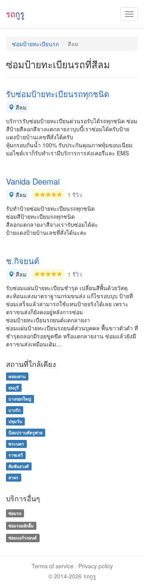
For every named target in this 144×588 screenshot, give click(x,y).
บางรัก (14, 410)
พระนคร (16, 444)
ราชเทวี (15, 455)
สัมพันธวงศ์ (18, 466)
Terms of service (53, 566)
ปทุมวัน (15, 421)
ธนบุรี (13, 388)
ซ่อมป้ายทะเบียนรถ (35, 44)
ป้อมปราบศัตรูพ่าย (25, 432)
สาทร (13, 477)
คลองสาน (17, 376)
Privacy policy (95, 566)
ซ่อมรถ (14, 513)
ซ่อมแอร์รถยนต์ (22, 538)
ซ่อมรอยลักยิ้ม (21, 526)
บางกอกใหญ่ (19, 399)
